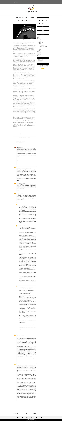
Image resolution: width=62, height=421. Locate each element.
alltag (20, 137)
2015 (39, 39)
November (40, 40)
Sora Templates (29, 420)
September (40, 42)
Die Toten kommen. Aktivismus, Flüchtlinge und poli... (43, 47)
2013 (39, 52)
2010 (39, 54)
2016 (39, 38)
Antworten (18, 180)
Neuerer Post (16, 413)
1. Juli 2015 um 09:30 (22, 193)
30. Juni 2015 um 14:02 (22, 167)
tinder (29, 137)
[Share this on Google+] (15, 134)
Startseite (25, 413)
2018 (39, 36)
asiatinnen (24, 137)
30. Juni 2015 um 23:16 (23, 183)
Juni (39, 44)
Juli (39, 43)
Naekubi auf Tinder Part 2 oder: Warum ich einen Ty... (43, 45)
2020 (39, 35)
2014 (39, 51)
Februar (40, 50)
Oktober (40, 41)
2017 (39, 37)
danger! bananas (33, 419)
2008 (39, 55)
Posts (39, 59)
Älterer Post (35, 413)
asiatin (21, 137)
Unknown (18, 193)
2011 (39, 53)
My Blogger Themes (34, 420)
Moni (17, 147)
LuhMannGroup (19, 183)
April (39, 48)
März (39, 49)
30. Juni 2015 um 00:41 (20, 147)
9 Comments (26, 22)
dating (25, 137)
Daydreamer (20, 286)
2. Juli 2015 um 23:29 (24, 286)
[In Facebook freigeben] (20, 134)
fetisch (27, 137)
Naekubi (18, 167)
